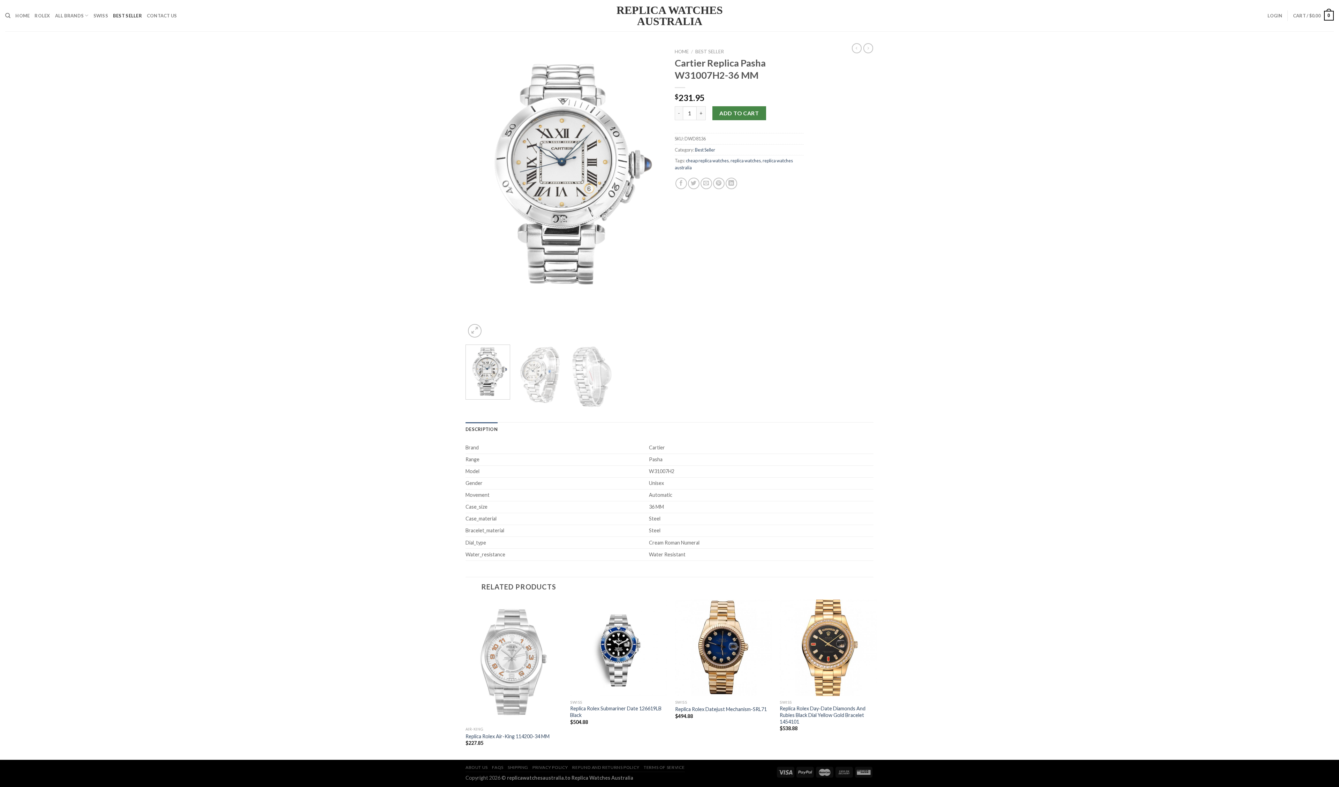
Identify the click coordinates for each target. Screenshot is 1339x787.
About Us (477, 767)
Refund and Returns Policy (605, 767)
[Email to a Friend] (706, 183)
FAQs (497, 767)
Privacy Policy (550, 767)
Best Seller (127, 15)
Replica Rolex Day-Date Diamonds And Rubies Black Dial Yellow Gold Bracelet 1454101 (822, 714)
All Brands (69, 15)
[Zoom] (475, 331)
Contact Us (162, 15)
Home (22, 15)
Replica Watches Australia (669, 16)
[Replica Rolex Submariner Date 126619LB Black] (618, 648)
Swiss (100, 15)
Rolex (42, 15)
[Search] (7, 15)
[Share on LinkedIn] (731, 183)
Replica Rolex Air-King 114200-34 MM (508, 736)
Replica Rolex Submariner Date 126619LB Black (615, 711)
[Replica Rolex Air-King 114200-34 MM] (514, 662)
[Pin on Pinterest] (719, 183)
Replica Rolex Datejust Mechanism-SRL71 (721, 709)
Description (482, 429)
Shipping (518, 767)
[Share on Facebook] (681, 183)
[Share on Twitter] (693, 183)
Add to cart (739, 113)
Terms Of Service (664, 767)
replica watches (746, 160)
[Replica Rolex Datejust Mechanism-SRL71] (723, 648)
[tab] (482, 429)
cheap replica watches (707, 160)
